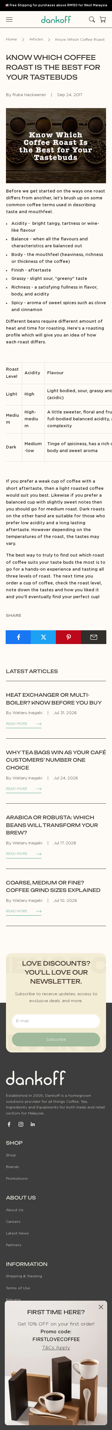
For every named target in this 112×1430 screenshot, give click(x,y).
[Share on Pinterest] (68, 637)
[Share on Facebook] (18, 637)
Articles (36, 39)
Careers (13, 1221)
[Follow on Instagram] (21, 1124)
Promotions (17, 1178)
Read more (16, 723)
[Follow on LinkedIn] (33, 1124)
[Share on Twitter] (43, 637)
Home (11, 39)
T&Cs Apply (56, 1347)
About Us (15, 1210)
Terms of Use (18, 1288)
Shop (11, 1155)
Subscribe (56, 1039)
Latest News (17, 1233)
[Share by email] (93, 637)
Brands (12, 1167)
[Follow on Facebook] (9, 1124)
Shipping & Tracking (24, 1276)
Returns (13, 1300)
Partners (14, 1245)
